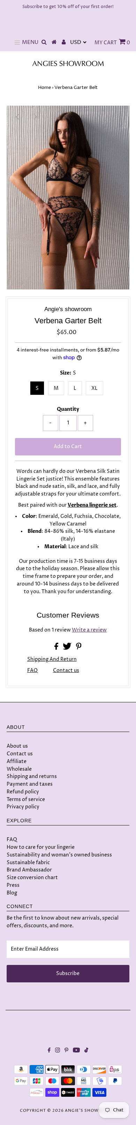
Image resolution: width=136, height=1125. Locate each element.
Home (44, 87)
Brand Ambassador (29, 870)
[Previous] (17, 116)
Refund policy (23, 791)
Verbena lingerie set (92, 505)
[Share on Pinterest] (79, 648)
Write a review (89, 630)
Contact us (66, 671)
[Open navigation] (17, 42)
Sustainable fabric (28, 862)
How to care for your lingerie (41, 847)
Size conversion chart (32, 877)
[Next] (35, 116)
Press (13, 885)
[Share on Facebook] (56, 648)
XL (94, 388)
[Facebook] (49, 1051)
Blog (12, 893)
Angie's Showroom (89, 1110)
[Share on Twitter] (68, 648)
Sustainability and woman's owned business (59, 855)
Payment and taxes (30, 784)
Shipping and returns (32, 776)
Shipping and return (52, 659)
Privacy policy (23, 806)
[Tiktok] (86, 1051)
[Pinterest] (66, 1051)
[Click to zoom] (118, 116)
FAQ (32, 670)
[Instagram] (57, 1051)
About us (17, 746)
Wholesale (19, 769)
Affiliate (17, 761)
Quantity (68, 409)
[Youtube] (76, 1051)
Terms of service (26, 799)
